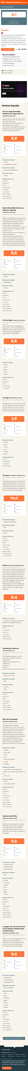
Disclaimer (18, 1056)
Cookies (24, 1056)
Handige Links (10, 1054)
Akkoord (6, 1068)
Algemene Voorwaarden (20, 1054)
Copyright (3, 1056)
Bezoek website (7, 49)
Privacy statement (10, 1056)
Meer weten (22, 1064)
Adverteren (3, 1054)
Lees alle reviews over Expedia (14, 1038)
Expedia (4, 30)
